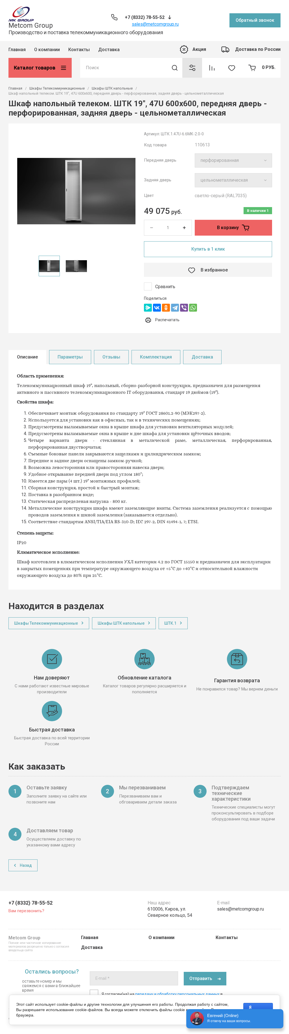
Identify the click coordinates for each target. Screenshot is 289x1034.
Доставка (109, 49)
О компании (47, 49)
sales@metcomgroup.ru (155, 24)
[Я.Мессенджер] (148, 308)
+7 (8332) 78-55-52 (145, 17)
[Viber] (184, 308)
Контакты (79, 49)
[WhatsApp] (193, 308)
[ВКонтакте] (157, 308)
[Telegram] (175, 308)
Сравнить (165, 286)
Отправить (200, 978)
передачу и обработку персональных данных (177, 994)
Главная (17, 49)
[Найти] (174, 68)
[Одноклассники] (166, 308)
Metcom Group (30, 25)
